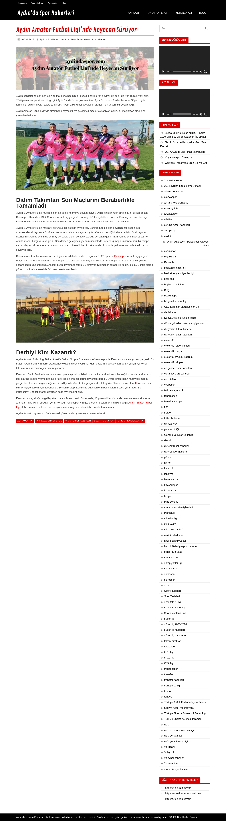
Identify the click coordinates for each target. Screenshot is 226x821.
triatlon (168, 691)
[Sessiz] (200, 71)
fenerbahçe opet (173, 401)
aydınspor (170, 251)
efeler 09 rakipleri (174, 362)
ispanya (168, 473)
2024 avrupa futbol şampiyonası (182, 185)
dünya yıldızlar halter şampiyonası (184, 323)
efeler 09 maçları (174, 351)
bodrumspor (171, 295)
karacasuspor (135, 421)
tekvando (169, 646)
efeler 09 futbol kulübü (177, 345)
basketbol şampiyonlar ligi (179, 273)
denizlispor (170, 312)
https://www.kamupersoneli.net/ (183, 793)
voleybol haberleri (174, 757)
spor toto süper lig (174, 607)
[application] (184, 60)
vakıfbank (169, 746)
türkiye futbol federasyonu (179, 707)
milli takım (170, 524)
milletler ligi (170, 518)
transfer (168, 674)
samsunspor (171, 568)
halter (167, 462)
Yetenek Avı (53, 3)
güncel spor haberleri (176, 451)
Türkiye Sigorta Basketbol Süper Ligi (185, 713)
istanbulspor (171, 479)
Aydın (67, 39)
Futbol (80, 39)
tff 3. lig (168, 663)
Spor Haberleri (98, 39)
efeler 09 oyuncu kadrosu (178, 356)
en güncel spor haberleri (178, 368)
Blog (64, 3)
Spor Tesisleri (172, 596)
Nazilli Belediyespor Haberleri (181, 546)
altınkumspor (25, 421)
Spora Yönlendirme (175, 613)
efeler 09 (169, 340)
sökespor (169, 579)
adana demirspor (173, 191)
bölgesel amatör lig (175, 301)
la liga (167, 496)
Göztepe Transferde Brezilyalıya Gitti (186, 162)
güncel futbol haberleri (177, 446)
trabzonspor (171, 668)
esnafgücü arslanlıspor (177, 373)
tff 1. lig (168, 652)
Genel (87, 39)
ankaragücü (171, 208)
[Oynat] (163, 71)
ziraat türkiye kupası (176, 769)
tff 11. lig (169, 657)
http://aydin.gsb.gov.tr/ (178, 787)
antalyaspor (171, 213)
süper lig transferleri (175, 635)
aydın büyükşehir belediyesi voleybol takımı (188, 243)
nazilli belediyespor (175, 540)
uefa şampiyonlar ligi (176, 741)
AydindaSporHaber (49, 39)
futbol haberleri (172, 418)
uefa (166, 724)
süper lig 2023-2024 (175, 624)
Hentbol (168, 468)
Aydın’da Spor (37, 3)
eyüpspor (169, 384)
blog (97, 421)
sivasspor (169, 574)
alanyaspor (170, 197)
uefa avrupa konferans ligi (179, 730)
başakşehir (170, 256)
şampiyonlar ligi (173, 563)
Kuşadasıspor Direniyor (178, 157)
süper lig (169, 618)
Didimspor (120, 256)
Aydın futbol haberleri (78, 421)
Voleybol (169, 752)
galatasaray (171, 423)
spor (166, 585)
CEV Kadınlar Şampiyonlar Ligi (182, 306)
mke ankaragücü (173, 529)
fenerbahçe (170, 395)
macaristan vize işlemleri (178, 507)
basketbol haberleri (175, 267)
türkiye (168, 696)
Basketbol (170, 262)
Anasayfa (22, 3)
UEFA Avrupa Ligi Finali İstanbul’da (185, 151)
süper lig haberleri (174, 629)
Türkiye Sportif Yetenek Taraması (183, 718)
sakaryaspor (171, 557)
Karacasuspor (143, 383)
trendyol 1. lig (172, 685)
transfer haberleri (174, 679)
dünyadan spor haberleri (178, 334)
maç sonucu (171, 501)
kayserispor (171, 485)
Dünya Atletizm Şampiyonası (180, 317)
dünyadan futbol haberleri (178, 329)
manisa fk (169, 512)
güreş (167, 457)
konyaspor (170, 490)
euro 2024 (170, 379)
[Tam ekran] (205, 71)
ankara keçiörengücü (176, 202)
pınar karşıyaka (173, 551)
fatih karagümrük (174, 390)
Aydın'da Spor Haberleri (45, 13)
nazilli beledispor (173, 535)
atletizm (168, 219)
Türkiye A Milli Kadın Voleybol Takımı (185, 702)
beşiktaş (169, 278)
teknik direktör (172, 641)
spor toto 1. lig (172, 602)
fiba (166, 407)
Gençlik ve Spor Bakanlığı (179, 434)
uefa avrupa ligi (173, 735)
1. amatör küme (173, 180)
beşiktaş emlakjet (174, 284)
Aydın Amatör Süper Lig (49, 421)
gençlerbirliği (171, 429)
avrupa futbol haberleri (177, 224)
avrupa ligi (170, 230)
